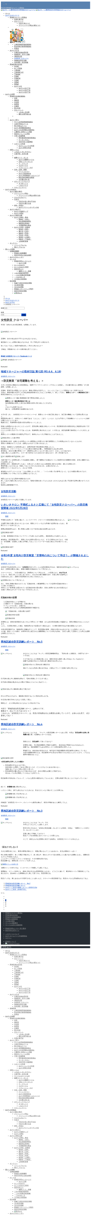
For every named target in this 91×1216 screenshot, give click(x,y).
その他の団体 (10, 921)
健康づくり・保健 (25, 271)
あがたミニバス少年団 (26, 146)
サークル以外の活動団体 (13, 925)
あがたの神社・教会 (21, 217)
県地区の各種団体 (11, 919)
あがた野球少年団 (25, 148)
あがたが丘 (18, 86)
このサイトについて (12, 934)
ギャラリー (14, 243)
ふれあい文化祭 (24, 112)
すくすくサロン (24, 140)
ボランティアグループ (22, 181)
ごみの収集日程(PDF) (21, 273)
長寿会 (16, 48)
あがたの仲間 (10, 94)
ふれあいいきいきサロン (22, 152)
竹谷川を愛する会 (25, 203)
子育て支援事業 (19, 136)
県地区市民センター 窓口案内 (15, 928)
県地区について (10, 942)
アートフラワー (24, 172)
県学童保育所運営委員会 (27, 138)
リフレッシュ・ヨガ (26, 168)
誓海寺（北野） (24, 229)
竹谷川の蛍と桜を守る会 (27, 201)
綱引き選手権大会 (25, 114)
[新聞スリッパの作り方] (9, 864)
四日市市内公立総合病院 (22, 255)
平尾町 (16, 76)
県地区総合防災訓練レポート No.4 (22, 724)
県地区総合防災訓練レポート (15, 885)
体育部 (16, 104)
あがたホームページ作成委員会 (16, 936)
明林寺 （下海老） (25, 239)
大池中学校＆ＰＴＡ (21, 124)
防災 (6, 516)
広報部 (16, 106)
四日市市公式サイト (12, 930)
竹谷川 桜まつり (24, 23)
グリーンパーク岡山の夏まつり (29, 25)
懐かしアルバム (19, 247)
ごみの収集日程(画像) (22, 275)
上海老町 (17, 70)
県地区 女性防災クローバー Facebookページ (16, 356)
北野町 (16, 82)
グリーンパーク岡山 (21, 193)
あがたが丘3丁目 (24, 92)
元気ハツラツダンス (26, 162)
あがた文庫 (22, 263)
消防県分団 (18, 56)
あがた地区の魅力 (16, 191)
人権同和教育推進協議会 (22, 44)
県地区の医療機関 (20, 253)
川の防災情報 (19, 285)
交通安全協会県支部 (21, 52)
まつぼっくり (23, 183)
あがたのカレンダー (17, 257)
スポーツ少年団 (19, 144)
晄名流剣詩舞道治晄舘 (26, 177)
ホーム (7, 13)
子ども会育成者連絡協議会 (23, 122)
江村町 (16, 80)
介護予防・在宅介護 (21, 154)
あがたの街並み (10, 189)
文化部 (16, 102)
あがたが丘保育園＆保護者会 (24, 130)
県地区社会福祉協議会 (17, 96)
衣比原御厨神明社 (25, 221)
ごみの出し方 (19, 277)
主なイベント (19, 21)
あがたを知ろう (15, 209)
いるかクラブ (23, 185)
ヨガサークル (23, 166)
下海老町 (17, 74)
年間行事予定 (19, 19)
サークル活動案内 (11, 923)
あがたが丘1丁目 (24, 88)
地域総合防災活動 (20, 60)
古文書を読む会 (24, 179)
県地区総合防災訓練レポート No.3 (22, 810)
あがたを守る (14, 50)
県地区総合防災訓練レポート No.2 (17, 883)
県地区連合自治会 (16, 64)
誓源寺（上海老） (25, 237)
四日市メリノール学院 (22, 134)
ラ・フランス (23, 164)
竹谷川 (16, 199)
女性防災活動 (8, 491)
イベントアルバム (20, 245)
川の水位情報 (19, 287)
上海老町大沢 (19, 72)
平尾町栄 (17, 78)
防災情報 (13, 281)
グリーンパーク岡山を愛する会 (29, 195)
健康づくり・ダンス (21, 158)
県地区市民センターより (22, 261)
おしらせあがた (19, 265)
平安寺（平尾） (24, 235)
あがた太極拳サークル (26, 160)
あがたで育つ (14, 120)
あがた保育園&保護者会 (22, 128)
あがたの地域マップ (21, 211)
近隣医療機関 (14, 251)
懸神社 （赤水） (24, 219)
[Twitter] (6, 4)
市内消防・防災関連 (21, 62)
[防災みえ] (18, 293)
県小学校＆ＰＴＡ (20, 126)
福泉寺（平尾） (24, 233)
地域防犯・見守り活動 (22, 54)
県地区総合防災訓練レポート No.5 (22, 641)
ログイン (8, 938)
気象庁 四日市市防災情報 (23, 283)
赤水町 (16, 66)
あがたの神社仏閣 (16, 215)
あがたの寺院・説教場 (22, 227)
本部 (15, 98)
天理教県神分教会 (25, 225)
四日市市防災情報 (20, 291)
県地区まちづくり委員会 (18, 17)
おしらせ (13, 259)
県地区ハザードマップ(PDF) (23, 289)
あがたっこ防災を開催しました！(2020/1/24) (21, 887)
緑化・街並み (19, 205)
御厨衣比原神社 (24, 223)
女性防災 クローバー (21, 58)
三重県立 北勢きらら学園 (23, 132)
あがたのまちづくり (12, 15)
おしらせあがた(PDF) (21, 267)
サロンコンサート (20, 187)
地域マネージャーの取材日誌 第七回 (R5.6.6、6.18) (31, 371)
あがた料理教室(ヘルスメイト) (29, 175)
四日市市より (19, 269)
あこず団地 (18, 68)
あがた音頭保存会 (25, 174)
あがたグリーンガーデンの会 (29, 207)
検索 (2, 308)
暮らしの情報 (10, 249)
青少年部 (17, 108)
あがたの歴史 (19, 213)
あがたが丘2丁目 (24, 90)
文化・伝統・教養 (20, 170)
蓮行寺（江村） (24, 231)
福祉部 (16, 100)
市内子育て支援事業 (26, 142)
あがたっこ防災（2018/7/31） (16, 889)
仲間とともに (14, 150)
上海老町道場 (23, 241)
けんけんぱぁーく (20, 197)
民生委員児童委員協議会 (22, 46)
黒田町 (16, 84)
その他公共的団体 (20, 279)
